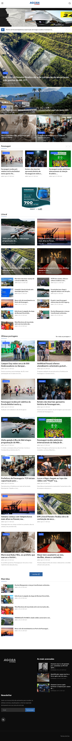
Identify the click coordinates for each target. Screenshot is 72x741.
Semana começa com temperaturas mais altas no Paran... (52, 239)
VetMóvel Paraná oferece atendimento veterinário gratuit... (52, 364)
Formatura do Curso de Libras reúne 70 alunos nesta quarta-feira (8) (27, 29)
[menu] (2, 3)
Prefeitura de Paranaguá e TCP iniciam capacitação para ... (18, 479)
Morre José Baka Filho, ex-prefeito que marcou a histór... (15, 137)
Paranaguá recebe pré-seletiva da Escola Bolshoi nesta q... (16, 403)
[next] (69, 29)
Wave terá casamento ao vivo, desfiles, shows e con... (54, 269)
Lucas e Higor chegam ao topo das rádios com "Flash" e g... (52, 479)
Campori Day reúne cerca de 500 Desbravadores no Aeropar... (15, 364)
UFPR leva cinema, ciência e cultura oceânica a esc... (59, 279)
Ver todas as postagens (63, 336)
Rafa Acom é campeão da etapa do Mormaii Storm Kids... (24, 312)
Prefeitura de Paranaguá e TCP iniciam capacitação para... (51, 137)
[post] (36, 60)
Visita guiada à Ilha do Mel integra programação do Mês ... (16, 441)
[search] (69, 3)
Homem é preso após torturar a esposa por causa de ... (60, 686)
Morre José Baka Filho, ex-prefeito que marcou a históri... (18, 556)
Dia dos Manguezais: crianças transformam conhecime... (60, 312)
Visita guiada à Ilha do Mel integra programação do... (16, 239)
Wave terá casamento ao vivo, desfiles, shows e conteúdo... (50, 556)
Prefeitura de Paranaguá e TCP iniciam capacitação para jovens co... (59, 171)
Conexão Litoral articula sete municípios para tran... (24, 290)
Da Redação (54, 669)
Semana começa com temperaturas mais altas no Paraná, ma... (16, 517)
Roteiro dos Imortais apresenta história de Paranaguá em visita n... (9, 171)
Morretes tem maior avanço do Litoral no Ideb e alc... (24, 279)
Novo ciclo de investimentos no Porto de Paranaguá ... (25, 301)
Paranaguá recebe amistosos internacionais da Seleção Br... (50, 441)
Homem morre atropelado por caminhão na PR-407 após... (60, 665)
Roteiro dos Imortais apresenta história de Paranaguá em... (51, 403)
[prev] (66, 29)
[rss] (3, 719)
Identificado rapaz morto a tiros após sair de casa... (60, 675)
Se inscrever (30, 710)
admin (4, 83)
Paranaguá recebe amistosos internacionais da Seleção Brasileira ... (35, 171)
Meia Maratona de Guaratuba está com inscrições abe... (24, 323)
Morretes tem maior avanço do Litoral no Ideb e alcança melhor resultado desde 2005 (35, 110)
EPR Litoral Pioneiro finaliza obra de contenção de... (16, 269)
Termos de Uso (64, 736)
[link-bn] (36, 199)
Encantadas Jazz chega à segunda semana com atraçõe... (60, 290)
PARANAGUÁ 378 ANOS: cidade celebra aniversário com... (33, 618)
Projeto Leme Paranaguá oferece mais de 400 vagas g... (60, 301)
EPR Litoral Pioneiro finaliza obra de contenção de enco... (53, 517)
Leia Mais (35, 574)
